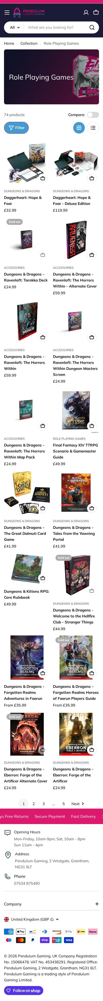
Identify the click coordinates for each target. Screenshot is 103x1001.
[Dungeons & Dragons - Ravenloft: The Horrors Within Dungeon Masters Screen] (76, 322)
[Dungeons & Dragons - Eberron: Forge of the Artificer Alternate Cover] (27, 734)
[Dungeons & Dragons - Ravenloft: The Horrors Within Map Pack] (27, 410)
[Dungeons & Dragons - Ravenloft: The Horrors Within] (27, 322)
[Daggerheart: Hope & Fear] (27, 163)
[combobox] (51, 27)
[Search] (92, 27)
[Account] (86, 12)
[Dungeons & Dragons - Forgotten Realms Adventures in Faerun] (27, 658)
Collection (29, 43)
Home (9, 43)
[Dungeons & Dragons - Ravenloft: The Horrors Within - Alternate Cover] (76, 239)
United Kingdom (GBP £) (32, 919)
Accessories (14, 268)
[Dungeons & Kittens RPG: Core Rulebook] (27, 568)
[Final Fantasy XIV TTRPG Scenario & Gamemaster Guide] (76, 410)
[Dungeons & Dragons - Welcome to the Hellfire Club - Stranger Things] (76, 575)
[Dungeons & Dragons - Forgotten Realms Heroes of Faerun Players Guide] (76, 658)
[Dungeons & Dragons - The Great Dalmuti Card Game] (27, 493)
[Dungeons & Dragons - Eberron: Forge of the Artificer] (76, 734)
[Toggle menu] (7, 12)
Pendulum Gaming (34, 956)
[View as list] (93, 128)
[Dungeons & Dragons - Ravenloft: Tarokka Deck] (27, 239)
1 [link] (23, 803)
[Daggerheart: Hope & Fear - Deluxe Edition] (76, 163)
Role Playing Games (69, 438)
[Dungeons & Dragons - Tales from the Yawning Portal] (76, 493)
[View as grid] (79, 128)
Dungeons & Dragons (22, 191)
